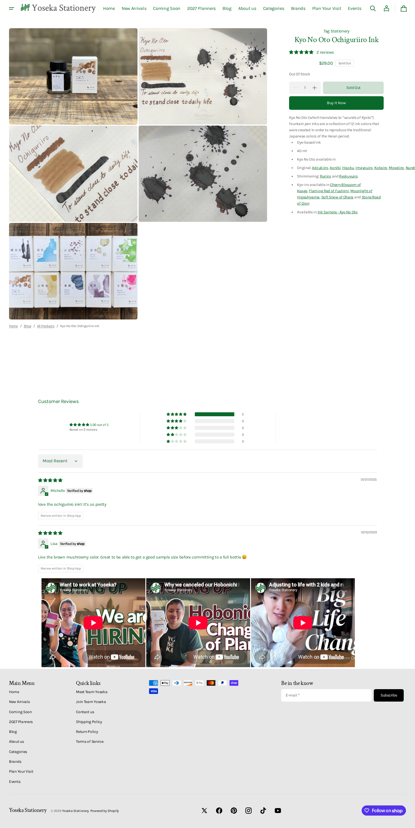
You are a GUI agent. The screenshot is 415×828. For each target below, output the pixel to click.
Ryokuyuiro (348, 176)
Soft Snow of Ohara (337, 197)
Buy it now (336, 102)
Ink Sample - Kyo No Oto (338, 212)
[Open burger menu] (11, 8)
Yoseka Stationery (75, 811)
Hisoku (348, 168)
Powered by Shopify (104, 811)
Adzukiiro (320, 168)
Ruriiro (325, 176)
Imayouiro (364, 168)
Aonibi (335, 168)
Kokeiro (380, 168)
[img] (50, 480)
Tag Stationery (337, 31)
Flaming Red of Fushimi (329, 191)
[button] (373, 8)
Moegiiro (396, 168)
